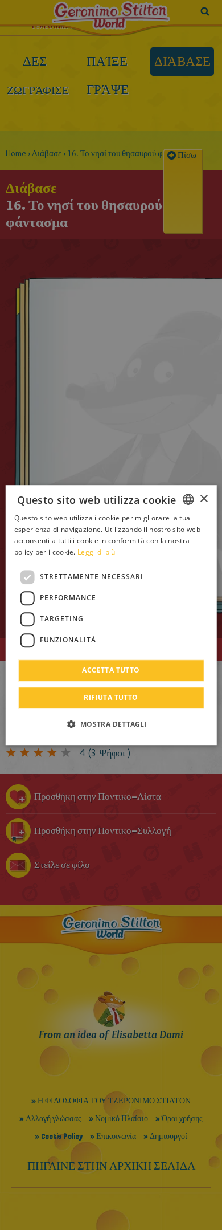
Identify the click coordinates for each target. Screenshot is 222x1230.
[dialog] (111, 615)
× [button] (203, 499)
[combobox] (188, 499)
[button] (110, 724)
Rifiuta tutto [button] (111, 697)
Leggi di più (96, 552)
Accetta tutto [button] (110, 670)
